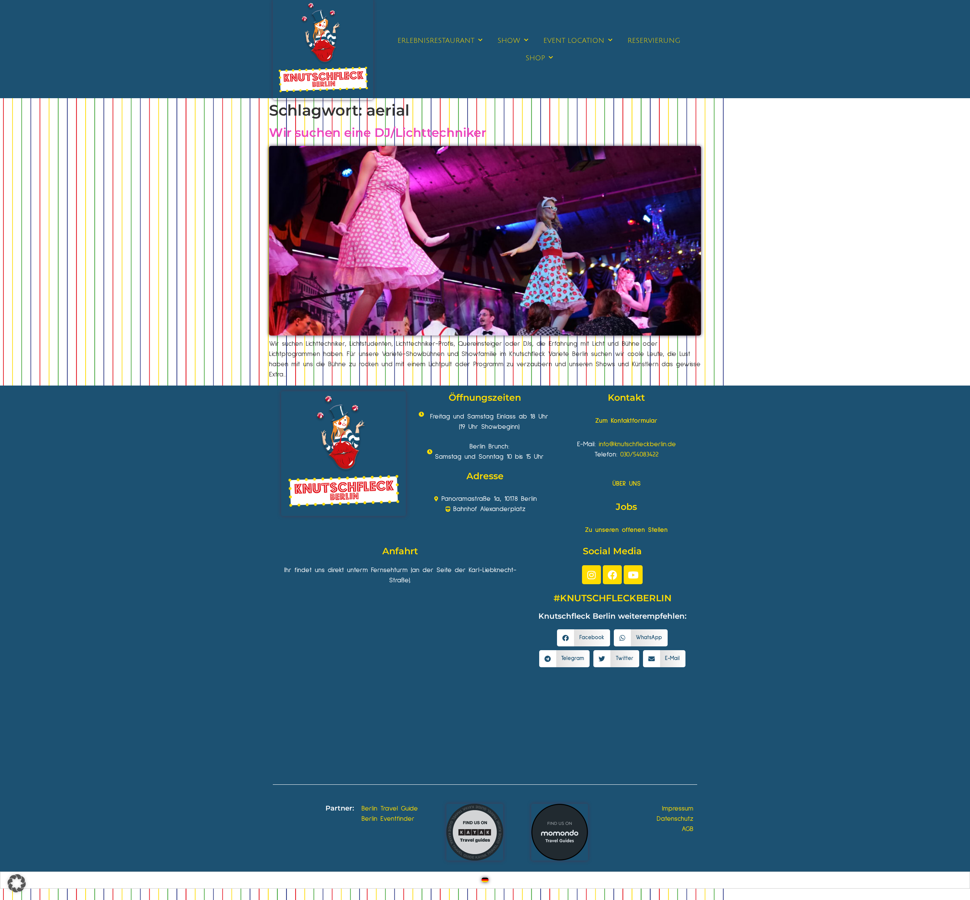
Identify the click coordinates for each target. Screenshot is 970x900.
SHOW (509, 40)
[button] (583, 637)
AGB (687, 829)
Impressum (677, 808)
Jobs (626, 506)
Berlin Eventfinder (388, 818)
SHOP (535, 58)
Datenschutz (675, 818)
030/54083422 (639, 454)
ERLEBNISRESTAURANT (435, 40)
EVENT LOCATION (573, 40)
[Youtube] (633, 574)
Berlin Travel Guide (389, 808)
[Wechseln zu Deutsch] (485, 880)
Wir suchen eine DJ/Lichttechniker (377, 132)
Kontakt (626, 397)
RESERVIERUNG (654, 40)
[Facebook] (612, 574)
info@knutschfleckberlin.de (637, 444)
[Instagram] (591, 574)
